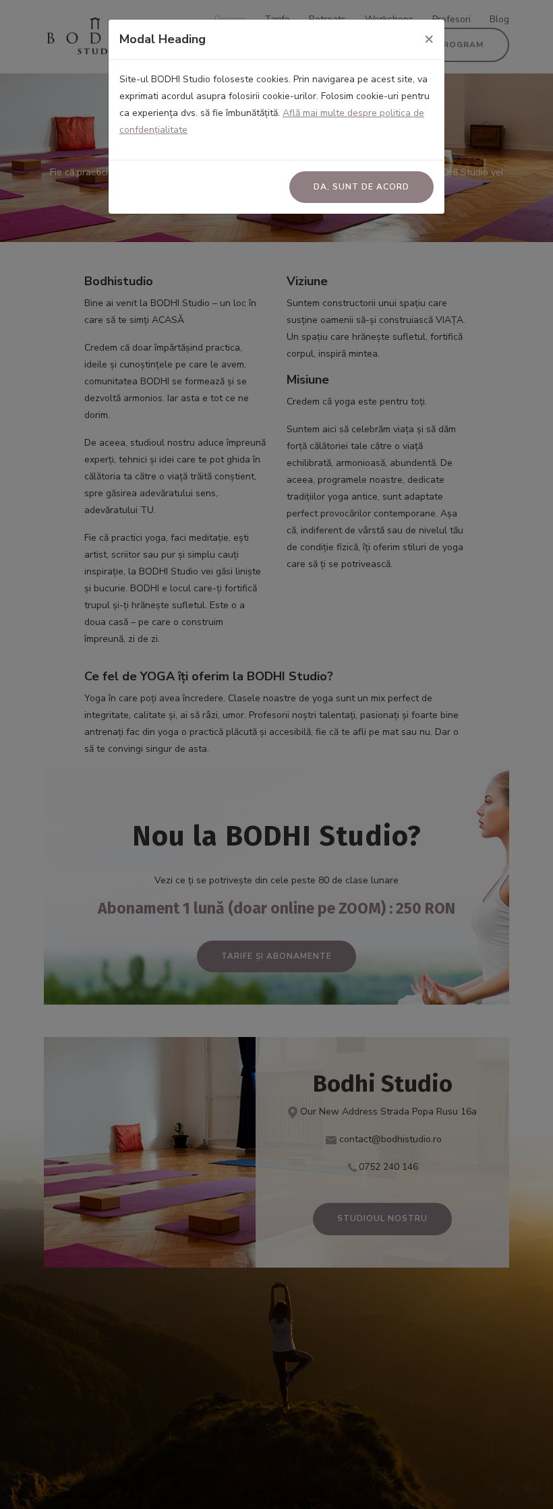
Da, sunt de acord (361, 186)
